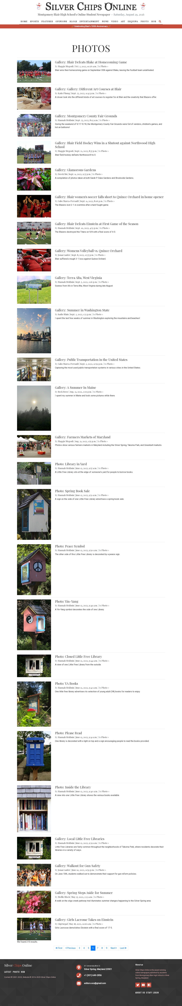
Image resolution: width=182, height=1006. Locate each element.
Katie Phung (64, 93)
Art (123, 21)
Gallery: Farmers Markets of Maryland (82, 437)
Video (114, 21)
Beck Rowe (63, 391)
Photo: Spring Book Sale (72, 491)
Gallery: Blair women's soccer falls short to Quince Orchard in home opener (109, 197)
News (105, 21)
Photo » (104, 66)
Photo (145, 21)
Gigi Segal (63, 923)
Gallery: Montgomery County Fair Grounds (86, 116)
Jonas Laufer (64, 255)
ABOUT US (140, 992)
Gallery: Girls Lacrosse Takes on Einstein (84, 919)
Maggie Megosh (65, 66)
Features (47, 21)
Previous (71, 948)
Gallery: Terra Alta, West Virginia (78, 277)
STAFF (149, 992)
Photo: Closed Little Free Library (78, 656)
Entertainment (89, 21)
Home (24, 21)
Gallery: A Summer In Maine (75, 387)
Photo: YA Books (66, 683)
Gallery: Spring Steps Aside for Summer (84, 892)
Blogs (73, 21)
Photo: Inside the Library (73, 787)
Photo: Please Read (68, 733)
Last (122, 948)
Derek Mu (62, 174)
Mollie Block (64, 897)
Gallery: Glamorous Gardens (75, 170)
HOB (153, 21)
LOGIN (156, 992)
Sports (34, 21)
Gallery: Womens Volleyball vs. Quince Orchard (88, 251)
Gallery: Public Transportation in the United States (91, 359)
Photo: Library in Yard (71, 464)
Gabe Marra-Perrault (68, 201)
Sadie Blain (63, 314)
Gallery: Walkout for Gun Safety (77, 866)
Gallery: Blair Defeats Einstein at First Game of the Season (96, 224)
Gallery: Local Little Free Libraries (79, 839)
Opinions (61, 21)
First (59, 948)
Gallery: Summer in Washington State (82, 310)
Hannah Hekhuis (66, 120)
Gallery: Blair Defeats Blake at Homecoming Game (91, 62)
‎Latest (7, 971)
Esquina (133, 21)
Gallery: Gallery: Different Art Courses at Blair (88, 89)
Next (113, 948)
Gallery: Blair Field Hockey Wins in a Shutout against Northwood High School (105, 145)
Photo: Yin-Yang (66, 601)
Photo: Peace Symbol (70, 546)
